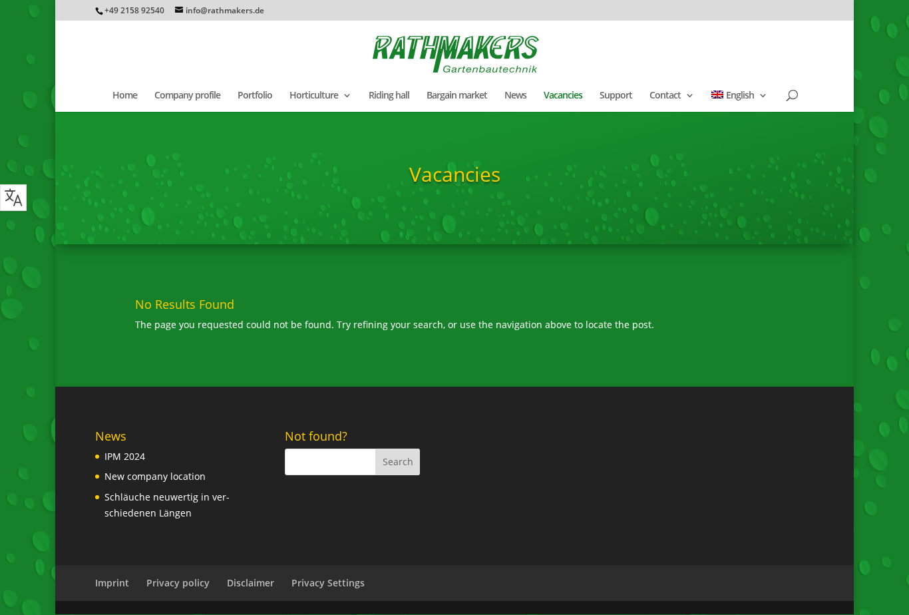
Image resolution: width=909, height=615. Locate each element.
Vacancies (563, 96)
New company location (155, 476)
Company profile (187, 96)
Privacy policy (178, 582)
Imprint (112, 582)
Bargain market (457, 96)
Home (124, 96)
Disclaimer (250, 582)
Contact (665, 96)
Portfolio (255, 96)
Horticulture (313, 96)
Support (616, 96)
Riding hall (389, 96)
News (515, 96)
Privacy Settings (328, 582)
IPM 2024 (124, 456)
